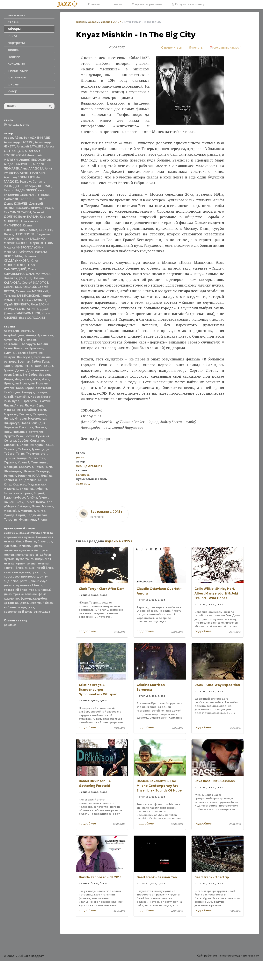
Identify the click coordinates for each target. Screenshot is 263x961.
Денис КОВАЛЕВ (16, 203)
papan (8, 137)
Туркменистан (36, 453)
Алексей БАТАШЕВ (30, 146)
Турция (9, 458)
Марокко (10, 414)
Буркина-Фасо (14, 497)
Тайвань (24, 449)
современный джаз (18, 611)
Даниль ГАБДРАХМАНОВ (22, 313)
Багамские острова (18, 493)
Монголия (28, 511)
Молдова (39, 414)
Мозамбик (11, 511)
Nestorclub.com (250, 955)
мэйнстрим (39, 550)
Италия (9, 388)
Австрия (27, 331)
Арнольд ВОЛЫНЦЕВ (19, 177)
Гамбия (31, 497)
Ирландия (11, 383)
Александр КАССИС (18, 142)
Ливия (36, 506)
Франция (10, 467)
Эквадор (42, 471)
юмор (12, 91)
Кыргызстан (30, 401)
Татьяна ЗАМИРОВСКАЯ (21, 295)
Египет (30, 502)
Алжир (31, 335)
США (49, 445)
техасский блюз (15, 590)
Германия (21, 366)
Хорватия (26, 467)
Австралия (11, 331)
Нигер (41, 511)
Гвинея (43, 497)
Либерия (23, 506)
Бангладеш (12, 344)
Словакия (11, 445)
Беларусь (29, 344)
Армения (10, 339)
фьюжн (25, 598)
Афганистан (27, 339)
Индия (8, 379)
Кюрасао (19, 484)
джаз (17, 124)
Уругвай (23, 462)
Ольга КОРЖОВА (38, 274)
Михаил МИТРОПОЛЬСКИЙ (24, 247)
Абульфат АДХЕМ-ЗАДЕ (33, 137)
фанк (42, 594)
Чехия (39, 467)
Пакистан (26, 427)
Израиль (45, 374)
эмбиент (10, 607)
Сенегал (10, 440)
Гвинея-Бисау (13, 502)
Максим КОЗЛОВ (16, 243)
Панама (40, 427)
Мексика (25, 414)
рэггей (24, 581)
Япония (43, 519)
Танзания (11, 519)
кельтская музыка (17, 572)
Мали (42, 410)
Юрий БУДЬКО (35, 300)
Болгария (21, 348)
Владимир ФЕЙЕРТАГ (19, 195)
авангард (11, 532)
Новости (115, 4)
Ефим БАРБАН (28, 216)
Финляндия (39, 462)
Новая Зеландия (33, 423)
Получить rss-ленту (189, 4)
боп (13, 546)
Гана (45, 361)
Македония (12, 410)
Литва (18, 405)
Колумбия (21, 396)
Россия (30, 436)
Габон (36, 361)
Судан (40, 445)
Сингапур (37, 440)
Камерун (27, 392)
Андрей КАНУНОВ (17, 164)
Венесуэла (24, 357)
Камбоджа (12, 392)
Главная (94, 4)
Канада (41, 392)
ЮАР (35, 475)
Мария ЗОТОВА (41, 243)
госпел (9, 554)
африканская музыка (19, 537)
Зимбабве (30, 374)
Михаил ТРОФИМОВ (18, 252)
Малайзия (29, 410)
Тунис (20, 453)
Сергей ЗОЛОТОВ (35, 282)
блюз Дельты (26, 541)
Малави (47, 506)
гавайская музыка (17, 550)
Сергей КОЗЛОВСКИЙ (20, 287)
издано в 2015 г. (111, 22)
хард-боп (40, 598)
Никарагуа (11, 423)
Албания (40, 489)
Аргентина (45, 335)
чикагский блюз (41, 603)
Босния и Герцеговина (20, 480)
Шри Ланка (24, 489)
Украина (10, 462)
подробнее (87, 631)
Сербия (23, 440)
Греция (47, 366)
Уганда (21, 458)
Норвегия (11, 427)
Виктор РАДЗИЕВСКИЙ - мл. (24, 190)
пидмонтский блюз (39, 568)
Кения (42, 480)
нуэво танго (25, 559)
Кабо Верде (25, 388)
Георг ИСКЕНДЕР (32, 199)
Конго (40, 502)
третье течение (25, 594)
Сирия (20, 515)
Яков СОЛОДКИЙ (32, 317)
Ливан (8, 405)
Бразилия (36, 348)
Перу (7, 432)
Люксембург (34, 405)
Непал (8, 418)
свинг (35, 581)
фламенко (11, 598)
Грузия (9, 370)
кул (6, 546)
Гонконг (35, 366)
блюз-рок (45, 541)
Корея (35, 396)
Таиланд (10, 449)
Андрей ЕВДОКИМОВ (35, 159)
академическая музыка (36, 532)
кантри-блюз (13, 568)
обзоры (93, 22)
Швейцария (12, 471)
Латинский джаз (30, 546)
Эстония (10, 475)
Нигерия (21, 418)
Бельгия (42, 344)
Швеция (29, 471)
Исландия (27, 383)
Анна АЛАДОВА (31, 168)
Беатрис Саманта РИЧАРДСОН (26, 309)
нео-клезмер (24, 554)
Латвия (45, 401)
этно (26, 124)
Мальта (9, 489)
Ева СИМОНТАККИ (17, 212)
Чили (48, 467)
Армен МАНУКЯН (32, 173)
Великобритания (30, 353)
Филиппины (27, 519)
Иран (45, 379)
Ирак (36, 379)
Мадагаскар (37, 484)
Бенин (8, 348)
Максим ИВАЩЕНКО (30, 238)
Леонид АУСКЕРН (39, 230)
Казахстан (43, 388)
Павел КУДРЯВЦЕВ (17, 278)
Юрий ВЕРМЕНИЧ (16, 304)
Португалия (35, 432)
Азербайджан (14, 335)
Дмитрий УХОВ (42, 208)
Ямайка (46, 475)
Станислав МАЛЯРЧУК (32, 291)
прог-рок (38, 572)
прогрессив (29, 576)
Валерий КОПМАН (38, 186)
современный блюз (27, 585)
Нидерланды (37, 418)
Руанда (9, 515)
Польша (19, 432)
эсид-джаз (26, 607)
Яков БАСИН (40, 304)
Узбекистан (36, 458)
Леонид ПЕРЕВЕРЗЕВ (19, 234)
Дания (20, 370)
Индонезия (23, 379)
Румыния (42, 436)
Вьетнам (24, 361)
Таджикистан (37, 515)
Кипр (7, 484)
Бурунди (10, 353)
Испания (42, 383)
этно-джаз (42, 611)
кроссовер (12, 576)
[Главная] (68, 4)
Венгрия (10, 357)
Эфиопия (24, 475)
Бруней (39, 493)
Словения (26, 445)
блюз (8, 124)
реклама (10, 625)
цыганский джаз (16, 603)
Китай (8, 396)
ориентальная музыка (32, 563)
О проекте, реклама (147, 4)
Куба (15, 401)
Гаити (8, 366)
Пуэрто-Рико (13, 436)
